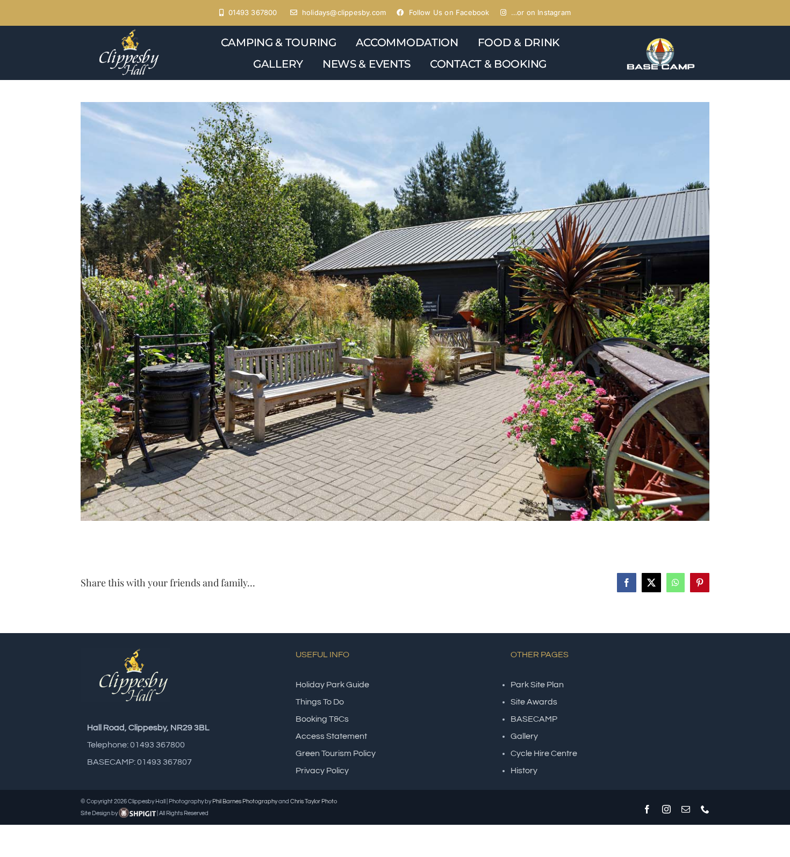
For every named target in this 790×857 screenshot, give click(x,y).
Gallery (524, 736)
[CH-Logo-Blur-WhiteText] (129, 30)
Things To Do (320, 702)
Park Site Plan (537, 684)
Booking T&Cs (322, 719)
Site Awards (534, 702)
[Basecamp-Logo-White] (661, 39)
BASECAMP (534, 719)
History (524, 770)
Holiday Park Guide (332, 684)
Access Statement (331, 736)
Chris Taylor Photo (313, 801)
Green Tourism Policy (336, 753)
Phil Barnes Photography (244, 801)
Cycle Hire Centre (544, 753)
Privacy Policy (322, 770)
